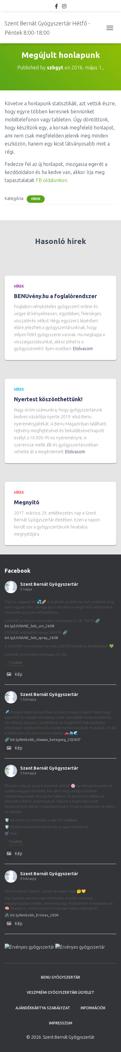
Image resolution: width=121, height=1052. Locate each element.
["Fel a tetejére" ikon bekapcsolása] (109, 1039)
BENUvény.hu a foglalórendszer (55, 296)
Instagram (64, 7)
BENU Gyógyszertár (60, 977)
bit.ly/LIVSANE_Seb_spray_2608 (31, 638)
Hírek (35, 199)
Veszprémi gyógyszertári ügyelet (60, 992)
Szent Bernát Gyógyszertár (49, 584)
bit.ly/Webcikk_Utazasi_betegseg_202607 (45, 739)
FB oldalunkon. (52, 180)
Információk (93, 1008)
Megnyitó (26, 502)
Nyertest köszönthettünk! (48, 399)
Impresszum (60, 1023)
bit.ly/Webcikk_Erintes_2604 (34, 915)
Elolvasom (83, 348)
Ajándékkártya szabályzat (43, 1008)
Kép (18, 674)
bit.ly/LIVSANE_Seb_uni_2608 (29, 626)
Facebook (56, 7)
